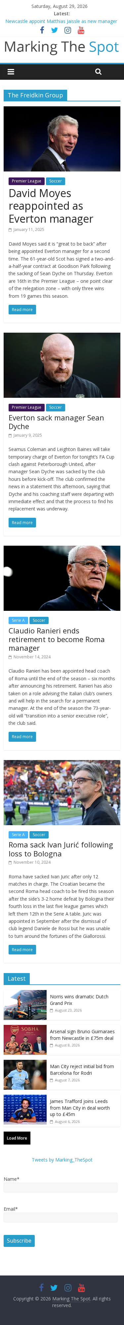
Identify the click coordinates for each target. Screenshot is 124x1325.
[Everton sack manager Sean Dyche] (62, 336)
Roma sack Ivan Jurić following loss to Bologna (61, 848)
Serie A (18, 620)
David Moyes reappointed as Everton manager (51, 206)
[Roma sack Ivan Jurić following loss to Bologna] (62, 764)
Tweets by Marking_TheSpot (62, 1160)
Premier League (26, 181)
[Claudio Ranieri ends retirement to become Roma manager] (62, 549)
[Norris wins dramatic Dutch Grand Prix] (25, 993)
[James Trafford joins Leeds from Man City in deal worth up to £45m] (25, 1098)
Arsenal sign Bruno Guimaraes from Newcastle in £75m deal (82, 1034)
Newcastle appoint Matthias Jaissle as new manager (61, 21)
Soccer (55, 181)
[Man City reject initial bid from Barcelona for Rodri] (25, 1063)
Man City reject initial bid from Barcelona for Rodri (82, 1069)
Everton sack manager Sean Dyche (56, 421)
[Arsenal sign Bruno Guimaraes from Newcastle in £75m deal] (25, 1028)
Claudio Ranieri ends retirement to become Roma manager (57, 639)
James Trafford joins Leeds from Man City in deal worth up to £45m (80, 1107)
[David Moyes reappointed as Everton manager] (62, 110)
